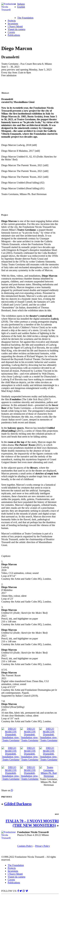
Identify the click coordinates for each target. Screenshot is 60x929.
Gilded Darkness (18, 804)
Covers (11, 32)
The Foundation (25, 17)
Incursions (13, 23)
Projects (12, 20)
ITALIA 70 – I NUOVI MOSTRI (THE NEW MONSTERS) (32, 823)
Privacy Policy (42, 846)
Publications (14, 35)
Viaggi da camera (16, 29)
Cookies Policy (25, 846)
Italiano (21, 4)
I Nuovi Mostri (15, 26)
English (21, 6)
